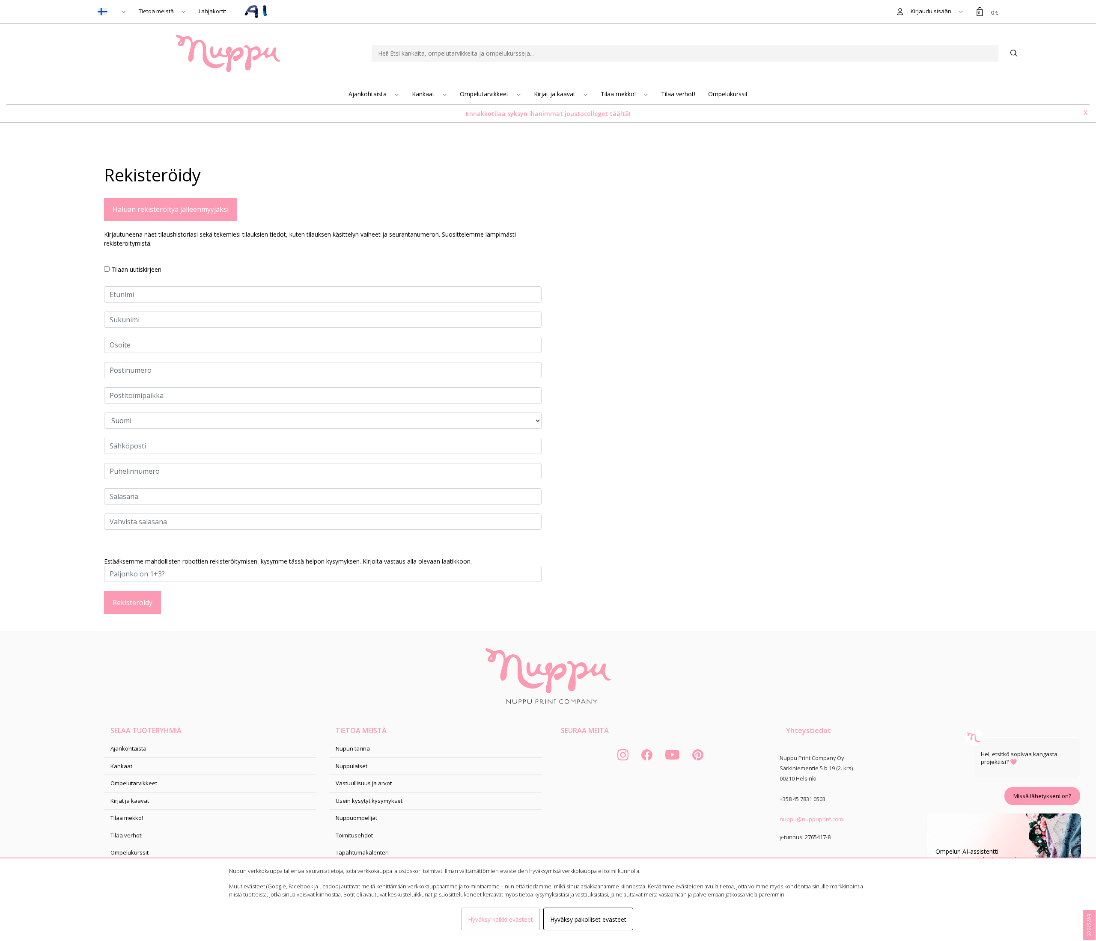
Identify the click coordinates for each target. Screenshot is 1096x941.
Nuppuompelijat (356, 818)
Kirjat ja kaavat (555, 94)
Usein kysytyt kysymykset (369, 800)
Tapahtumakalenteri (362, 852)
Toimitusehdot (354, 835)
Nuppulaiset (351, 766)
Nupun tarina (353, 748)
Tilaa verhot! (678, 94)
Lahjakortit (212, 11)
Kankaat (424, 94)
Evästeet (1089, 925)
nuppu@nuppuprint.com (811, 819)
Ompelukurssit (728, 94)
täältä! (620, 114)
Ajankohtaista (368, 94)
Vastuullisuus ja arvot (364, 783)
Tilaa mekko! (619, 94)
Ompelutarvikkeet (485, 94)
